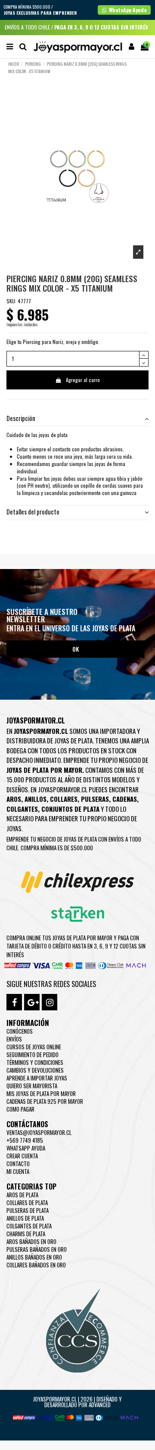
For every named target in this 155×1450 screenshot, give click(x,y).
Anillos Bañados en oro (34, 1257)
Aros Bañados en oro (31, 1241)
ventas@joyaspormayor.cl (38, 1132)
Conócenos (19, 1031)
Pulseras (95, 799)
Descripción (20, 418)
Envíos (14, 1039)
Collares (64, 799)
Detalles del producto (32, 512)
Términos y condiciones (34, 1062)
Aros (13, 799)
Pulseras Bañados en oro (36, 1249)
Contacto (18, 1163)
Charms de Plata (25, 1233)
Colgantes (22, 808)
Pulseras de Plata (27, 1210)
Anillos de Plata (25, 1218)
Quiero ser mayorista (31, 1085)
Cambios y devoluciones (35, 1070)
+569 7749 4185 (24, 1140)
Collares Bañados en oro (36, 1264)
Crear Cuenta (22, 1155)
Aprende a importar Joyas (36, 1078)
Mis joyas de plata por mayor (41, 1093)
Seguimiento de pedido (32, 1054)
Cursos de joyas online (33, 1046)
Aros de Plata (22, 1194)
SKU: (11, 301)
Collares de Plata (27, 1202)
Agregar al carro (83, 379)
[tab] (77, 419)
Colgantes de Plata (29, 1226)
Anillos (35, 799)
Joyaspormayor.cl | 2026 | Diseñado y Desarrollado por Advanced (77, 1402)
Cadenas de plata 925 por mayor (44, 1101)
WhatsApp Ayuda (25, 1148)
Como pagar (20, 1109)
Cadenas (124, 799)
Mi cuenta (17, 1171)
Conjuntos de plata (70, 808)
